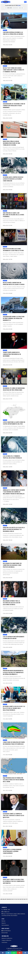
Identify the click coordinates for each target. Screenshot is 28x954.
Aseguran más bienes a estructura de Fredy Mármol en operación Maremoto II (13, 318)
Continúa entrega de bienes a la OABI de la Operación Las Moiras (13, 33)
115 (22, 899)
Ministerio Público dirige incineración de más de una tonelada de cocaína (11, 143)
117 (26, 899)
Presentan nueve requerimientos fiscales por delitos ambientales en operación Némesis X (13, 672)
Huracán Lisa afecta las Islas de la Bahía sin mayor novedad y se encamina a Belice (14, 529)
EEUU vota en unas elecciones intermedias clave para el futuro (13, 249)
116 (24, 899)
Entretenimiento (5, 925)
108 (8, 899)
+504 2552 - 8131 (6, 909)
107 (6, 899)
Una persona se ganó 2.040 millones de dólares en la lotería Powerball (13, 214)
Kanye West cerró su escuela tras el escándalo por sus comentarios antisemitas (13, 881)
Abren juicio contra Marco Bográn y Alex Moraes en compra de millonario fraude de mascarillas (14, 492)
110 (12, 899)
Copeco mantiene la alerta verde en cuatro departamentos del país (14, 423)
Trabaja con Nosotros (6, 940)
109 (10, 899)
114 (20, 899)
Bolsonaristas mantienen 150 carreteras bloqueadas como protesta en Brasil (12, 565)
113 (18, 899)
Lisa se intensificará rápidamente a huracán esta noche (13, 637)
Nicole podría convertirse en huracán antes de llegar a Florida (13, 283)
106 (3, 899)
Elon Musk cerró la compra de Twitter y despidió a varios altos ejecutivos (13, 815)
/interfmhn (5, 932)
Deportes (4, 923)
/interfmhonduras (7, 930)
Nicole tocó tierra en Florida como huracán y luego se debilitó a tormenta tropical (13, 70)
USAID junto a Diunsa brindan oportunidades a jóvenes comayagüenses (12, 851)
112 (16, 899)
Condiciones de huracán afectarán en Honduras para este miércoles (14, 743)
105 (1, 899)
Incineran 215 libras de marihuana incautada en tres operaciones (14, 389)
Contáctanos (4, 942)
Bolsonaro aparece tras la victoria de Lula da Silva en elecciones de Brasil (11, 602)
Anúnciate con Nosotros (7, 938)
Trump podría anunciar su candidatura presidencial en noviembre (12, 354)
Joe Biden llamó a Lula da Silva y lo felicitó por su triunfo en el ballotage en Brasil (14, 708)
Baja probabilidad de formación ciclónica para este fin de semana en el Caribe (13, 779)
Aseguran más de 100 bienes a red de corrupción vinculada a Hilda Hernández (14, 105)
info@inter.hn (6, 911)
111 (14, 899)
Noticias (5, 30)
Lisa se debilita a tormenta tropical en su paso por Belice (12, 457)
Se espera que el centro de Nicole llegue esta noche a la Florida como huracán (13, 179)
